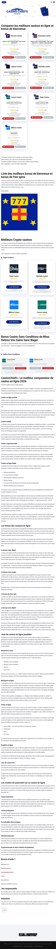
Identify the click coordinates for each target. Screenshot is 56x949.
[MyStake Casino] (35, 68)
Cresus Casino (16, 97)
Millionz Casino (16, 128)
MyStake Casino (44, 66)
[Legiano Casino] (8, 68)
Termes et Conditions (28, 946)
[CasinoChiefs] (4, 2)
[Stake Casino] (37, 98)
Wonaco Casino (16, 36)
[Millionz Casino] (8, 129)
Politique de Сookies (38, 946)
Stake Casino (44, 97)
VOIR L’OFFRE (4, 191)
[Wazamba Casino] (35, 37)
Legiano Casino (16, 66)
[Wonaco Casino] (8, 37)
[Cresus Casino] (8, 98)
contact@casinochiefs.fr (7, 872)
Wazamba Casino (44, 36)
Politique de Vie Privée (17, 946)
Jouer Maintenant (9, 57)
